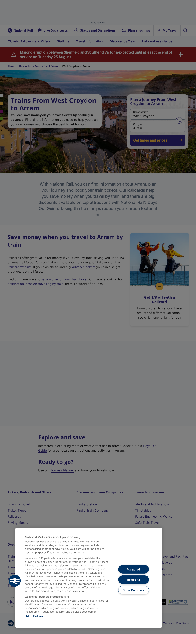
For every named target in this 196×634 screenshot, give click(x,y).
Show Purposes (133, 590)
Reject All (133, 579)
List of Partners (34, 616)
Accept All (133, 569)
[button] (15, 581)
